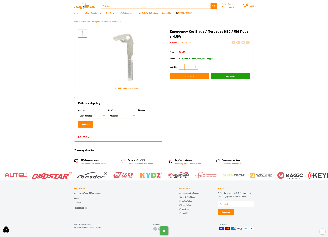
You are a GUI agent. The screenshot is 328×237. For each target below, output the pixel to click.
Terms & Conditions (187, 197)
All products (85, 22)
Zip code (141, 110)
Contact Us (166, 13)
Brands (108, 13)
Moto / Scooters (91, 13)
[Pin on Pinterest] (238, 42)
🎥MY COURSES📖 (183, 13)
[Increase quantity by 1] (195, 67)
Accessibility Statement (189, 193)
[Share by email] (248, 42)
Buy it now (230, 76)
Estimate (86, 124)
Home (76, 22)
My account (227, 7)
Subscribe (226, 212)
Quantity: (173, 67)
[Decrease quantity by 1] (181, 67)
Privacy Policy (185, 205)
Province (112, 110)
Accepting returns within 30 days (188, 163)
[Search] (214, 6)
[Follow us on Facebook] (155, 229)
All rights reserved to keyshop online (87, 227)
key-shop (173, 43)
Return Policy (184, 209)
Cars (76, 13)
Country (81, 110)
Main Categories (125, 13)
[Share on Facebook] (233, 42)
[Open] (164, 230)
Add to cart (189, 76)
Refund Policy (83, 137)
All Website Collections (148, 13)
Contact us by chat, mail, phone (140, 163)
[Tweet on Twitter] (243, 42)
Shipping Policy (185, 201)
